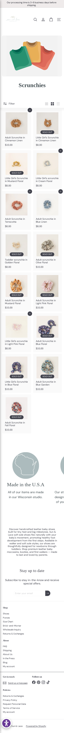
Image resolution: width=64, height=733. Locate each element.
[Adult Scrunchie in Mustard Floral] (16, 291)
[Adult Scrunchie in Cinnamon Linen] (16, 129)
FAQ (5, 646)
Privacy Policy (10, 700)
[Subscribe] (47, 593)
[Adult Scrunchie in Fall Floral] (16, 413)
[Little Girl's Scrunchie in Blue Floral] (16, 373)
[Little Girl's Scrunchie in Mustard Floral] (16, 169)
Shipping (7, 650)
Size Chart (8, 621)
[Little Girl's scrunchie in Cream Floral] (47, 169)
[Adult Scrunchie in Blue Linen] (47, 210)
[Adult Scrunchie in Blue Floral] (47, 332)
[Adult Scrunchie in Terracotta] (16, 210)
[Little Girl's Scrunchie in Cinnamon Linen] (47, 129)
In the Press (9, 658)
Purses (6, 617)
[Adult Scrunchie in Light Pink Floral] (47, 291)
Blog (5, 662)
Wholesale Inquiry (12, 629)
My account (9, 666)
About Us (7, 654)
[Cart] (51, 20)
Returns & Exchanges (13, 633)
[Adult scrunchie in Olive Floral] (47, 251)
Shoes (6, 613)
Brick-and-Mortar (12, 625)
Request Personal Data (14, 704)
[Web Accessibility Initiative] (6, 723)
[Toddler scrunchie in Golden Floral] (16, 251)
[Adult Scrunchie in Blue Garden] (47, 373)
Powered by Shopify (36, 726)
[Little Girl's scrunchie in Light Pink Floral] (16, 332)
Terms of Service (11, 708)
